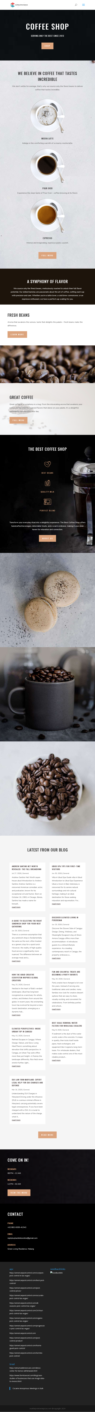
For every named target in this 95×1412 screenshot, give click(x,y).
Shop (47, 45)
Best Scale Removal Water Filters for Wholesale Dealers (67, 1024)
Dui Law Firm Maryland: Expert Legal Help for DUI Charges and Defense (27, 1082)
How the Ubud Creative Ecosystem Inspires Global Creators (25, 977)
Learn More (17, 334)
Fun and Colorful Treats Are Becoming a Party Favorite (66, 973)
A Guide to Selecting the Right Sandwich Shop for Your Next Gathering (27, 923)
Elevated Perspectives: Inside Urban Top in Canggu (26, 1030)
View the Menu (19, 1192)
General (26, 873)
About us (47, 538)
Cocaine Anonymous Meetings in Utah (28, 1388)
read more (16, 907)
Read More (47, 1134)
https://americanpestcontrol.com (23, 1333)
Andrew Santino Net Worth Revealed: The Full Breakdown (26, 867)
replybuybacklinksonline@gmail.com (22, 1238)
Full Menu (47, 255)
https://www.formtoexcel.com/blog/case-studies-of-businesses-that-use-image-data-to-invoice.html (27, 1378)
